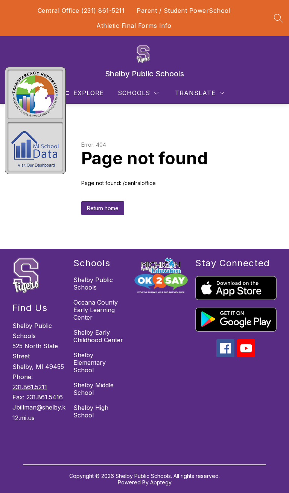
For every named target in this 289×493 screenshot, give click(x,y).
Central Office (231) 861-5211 (81, 10)
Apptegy (161, 482)
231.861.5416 (44, 397)
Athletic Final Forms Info (134, 25)
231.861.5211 (29, 387)
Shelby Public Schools (93, 283)
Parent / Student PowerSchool (183, 10)
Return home (103, 208)
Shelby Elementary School (89, 362)
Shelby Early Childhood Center (98, 336)
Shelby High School (90, 411)
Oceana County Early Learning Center (95, 310)
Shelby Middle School (93, 388)
